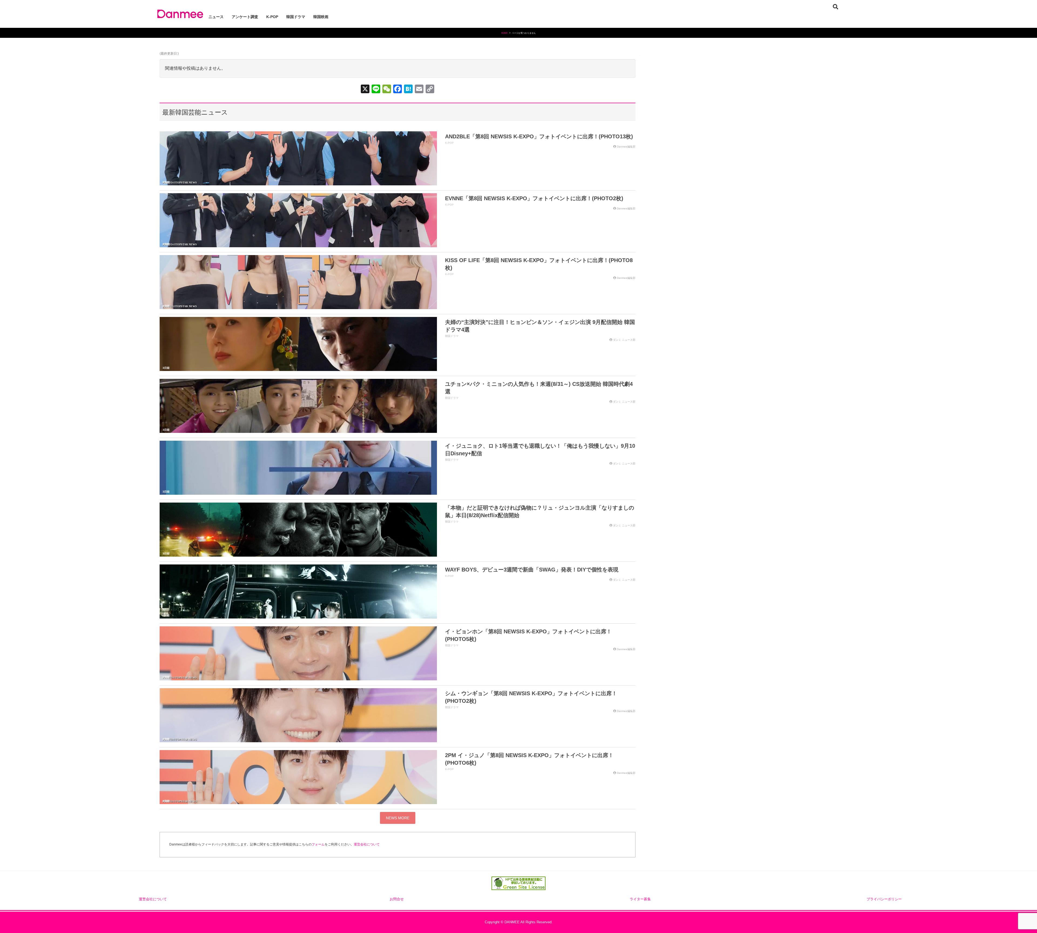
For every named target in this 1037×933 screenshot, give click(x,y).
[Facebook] (397, 90)
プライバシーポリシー (884, 899)
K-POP (449, 142)
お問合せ (397, 899)
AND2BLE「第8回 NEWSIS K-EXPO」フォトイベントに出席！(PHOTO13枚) (539, 136)
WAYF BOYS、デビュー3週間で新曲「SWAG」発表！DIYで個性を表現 (531, 570)
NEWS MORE (397, 818)
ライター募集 (640, 899)
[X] (365, 90)
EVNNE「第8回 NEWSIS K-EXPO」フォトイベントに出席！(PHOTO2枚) (534, 198)
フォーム (318, 844)
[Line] (376, 90)
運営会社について (367, 844)
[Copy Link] (430, 90)
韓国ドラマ (452, 336)
